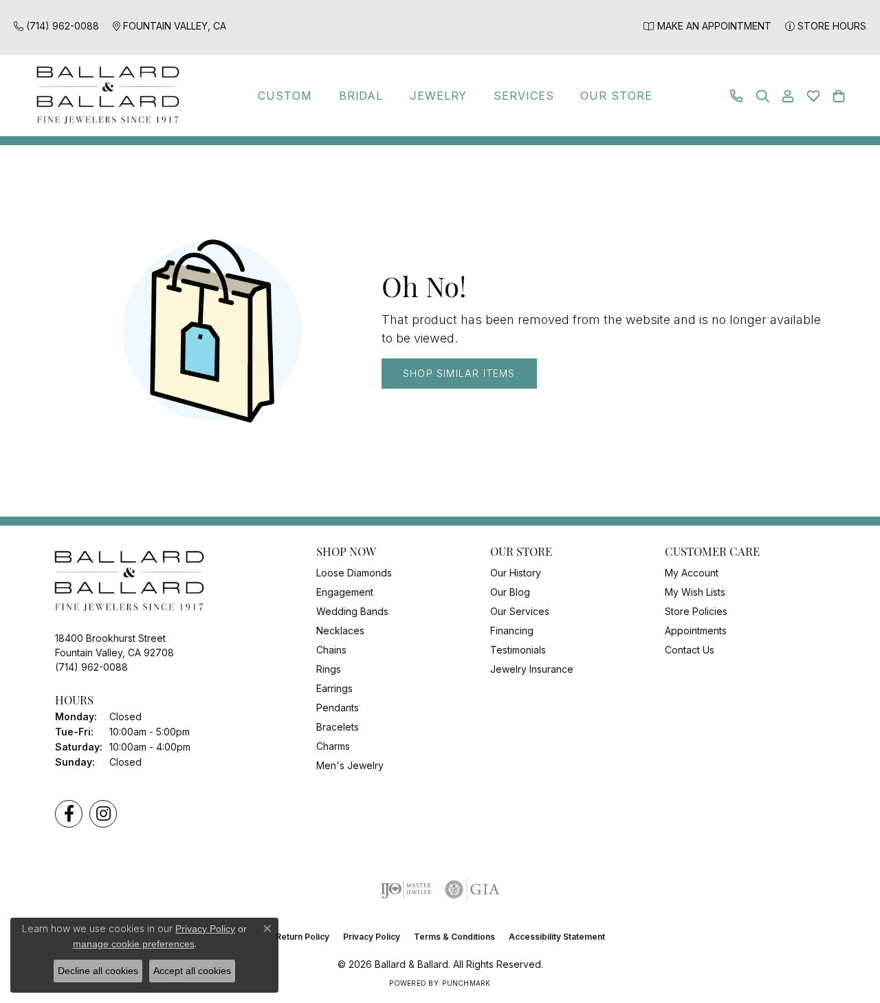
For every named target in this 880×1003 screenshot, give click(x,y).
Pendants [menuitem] (337, 707)
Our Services (519, 611)
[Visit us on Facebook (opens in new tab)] (68, 814)
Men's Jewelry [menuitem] (350, 765)
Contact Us (689, 650)
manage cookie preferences (134, 943)
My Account (691, 573)
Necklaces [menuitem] (340, 630)
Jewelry (439, 96)
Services (524, 96)
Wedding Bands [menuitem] (352, 611)
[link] (56, 26)
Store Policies (696, 611)
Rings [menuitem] (328, 669)
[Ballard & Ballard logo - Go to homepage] (104, 95)
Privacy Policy (371, 936)
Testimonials (518, 650)
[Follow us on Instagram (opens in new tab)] (103, 814)
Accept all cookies (192, 970)
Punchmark (466, 983)
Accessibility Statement (557, 936)
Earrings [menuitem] (334, 688)
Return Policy (302, 936)
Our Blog (510, 592)
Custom (285, 96)
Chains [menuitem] (331, 650)
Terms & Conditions (454, 936)
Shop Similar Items (459, 373)
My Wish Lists (695, 592)
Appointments (696, 630)
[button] (762, 96)
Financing (512, 630)
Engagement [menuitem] (344, 592)
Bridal (361, 96)
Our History (515, 573)
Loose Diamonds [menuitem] (354, 573)
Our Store (616, 96)
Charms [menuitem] (333, 746)
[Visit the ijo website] (406, 889)
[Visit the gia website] (472, 889)
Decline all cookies (98, 970)
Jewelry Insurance (531, 669)
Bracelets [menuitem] (337, 727)
